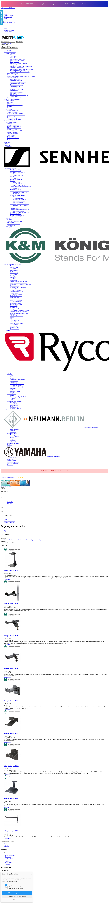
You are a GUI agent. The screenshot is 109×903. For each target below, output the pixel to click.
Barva (13, 268)
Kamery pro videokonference (14, 221)
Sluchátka (7, 50)
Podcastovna (7, 145)
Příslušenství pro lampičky (16, 316)
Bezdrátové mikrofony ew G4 (19, 205)
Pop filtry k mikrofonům (16, 93)
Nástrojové (13, 442)
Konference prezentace (17, 211)
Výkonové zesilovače (12, 463)
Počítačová (14, 178)
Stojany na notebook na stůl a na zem (16, 97)
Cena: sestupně (38, 540)
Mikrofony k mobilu (15, 208)
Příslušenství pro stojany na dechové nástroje (21, 69)
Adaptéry (12, 398)
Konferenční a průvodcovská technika (18, 209)
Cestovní (13, 173)
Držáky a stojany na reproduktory (15, 130)
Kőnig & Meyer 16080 (11, 603)
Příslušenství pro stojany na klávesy (19, 63)
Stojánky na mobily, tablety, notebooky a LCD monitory (21, 76)
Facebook (6, 843)
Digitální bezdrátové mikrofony (19, 191)
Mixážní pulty (10, 459)
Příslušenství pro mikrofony (14, 119)
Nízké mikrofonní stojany (16, 85)
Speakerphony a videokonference (12, 99)
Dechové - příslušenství (16, 296)
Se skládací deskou (15, 327)
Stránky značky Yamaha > (53, 456)
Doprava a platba (8, 17)
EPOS (7, 218)
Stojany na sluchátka (12, 129)
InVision (12, 378)
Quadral (7, 861)
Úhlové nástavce (14, 286)
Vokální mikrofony (16, 194)
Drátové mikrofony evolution (17, 195)
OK (2, 488)
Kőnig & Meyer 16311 (11, 733)
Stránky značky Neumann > (91, 427)
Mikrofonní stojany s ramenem (18, 82)
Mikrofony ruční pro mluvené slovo (16, 115)
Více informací (16, 900)
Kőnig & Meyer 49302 (11, 831)
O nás (5, 14)
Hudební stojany (9, 53)
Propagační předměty (9, 120)
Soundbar (12, 181)
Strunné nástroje (15, 301)
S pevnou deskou (14, 329)
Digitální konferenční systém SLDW (19, 212)
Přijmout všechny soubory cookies (17, 893)
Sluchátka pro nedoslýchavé (15, 215)
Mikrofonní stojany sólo (16, 80)
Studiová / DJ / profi (16, 175)
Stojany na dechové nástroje (17, 67)
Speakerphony (10, 222)
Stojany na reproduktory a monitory (19, 283)
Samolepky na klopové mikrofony (18, 397)
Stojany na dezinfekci (12, 133)
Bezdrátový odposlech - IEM (18, 192)
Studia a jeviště (12, 307)
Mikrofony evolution (16, 202)
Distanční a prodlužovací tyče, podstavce (20, 284)
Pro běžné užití (4, 47)
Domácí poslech (15, 171)
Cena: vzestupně (30, 540)
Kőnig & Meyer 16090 (11, 668)
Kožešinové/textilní (15, 391)
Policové (9, 103)
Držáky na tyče (14, 407)
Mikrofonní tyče (14, 90)
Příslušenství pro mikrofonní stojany (19, 95)
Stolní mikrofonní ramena (16, 92)
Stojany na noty (14, 56)
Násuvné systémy (16, 385)
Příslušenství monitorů (12, 433)
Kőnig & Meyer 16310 (11, 701)
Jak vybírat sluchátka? (6, 486)
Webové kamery (11, 135)
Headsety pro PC (11, 225)
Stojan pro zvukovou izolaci (17, 323)
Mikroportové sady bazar (13, 140)
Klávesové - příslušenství (16, 300)
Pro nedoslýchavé (16, 184)
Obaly (11, 399)
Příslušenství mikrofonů (13, 443)
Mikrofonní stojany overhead (17, 83)
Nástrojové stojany (13, 293)
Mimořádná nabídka (10, 122)
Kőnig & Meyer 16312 (11, 766)
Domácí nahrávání (11, 457)
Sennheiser (8, 146)
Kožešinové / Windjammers (18, 386)
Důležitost (9, 540)
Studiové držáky (14, 404)
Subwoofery (10, 102)
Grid (5, 530)
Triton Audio (8, 862)
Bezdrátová (14, 188)
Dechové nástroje (16, 294)
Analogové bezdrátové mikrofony (20, 204)
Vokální (12, 437)
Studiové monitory (13, 429)
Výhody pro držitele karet (13, 477)
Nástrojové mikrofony (12, 112)
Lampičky (12, 57)
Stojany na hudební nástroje (15, 60)
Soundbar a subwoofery (10, 52)
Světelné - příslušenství (16, 290)
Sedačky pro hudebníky (14, 303)
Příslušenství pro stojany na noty (18, 59)
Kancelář (6, 143)
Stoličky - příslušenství (16, 304)
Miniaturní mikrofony (17, 198)
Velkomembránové (15, 436)
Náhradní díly (15, 182)
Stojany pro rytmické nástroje (17, 70)
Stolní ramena (13, 274)
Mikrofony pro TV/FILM (18, 199)
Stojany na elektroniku (11, 73)
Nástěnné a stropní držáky (16, 291)
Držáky (10, 375)
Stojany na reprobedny (12, 77)
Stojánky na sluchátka (12, 75)
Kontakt (6, 18)
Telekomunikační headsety (18, 185)
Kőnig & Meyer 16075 (11, 570)
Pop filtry (12, 276)
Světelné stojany (14, 288)
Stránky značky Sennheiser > (11, 168)
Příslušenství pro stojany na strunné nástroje (21, 66)
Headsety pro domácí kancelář (17, 172)
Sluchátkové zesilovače (13, 138)
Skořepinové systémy (17, 384)
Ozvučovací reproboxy (13, 462)
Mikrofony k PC (11, 116)
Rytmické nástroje (14, 297)
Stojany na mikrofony (14, 79)
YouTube (6, 845)
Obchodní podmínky (9, 15)
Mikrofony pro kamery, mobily (15, 113)
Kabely (12, 395)
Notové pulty (11, 321)
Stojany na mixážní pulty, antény (18, 311)
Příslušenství (10, 108)
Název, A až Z (16, 540)
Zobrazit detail (7, 579)
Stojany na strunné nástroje (17, 64)
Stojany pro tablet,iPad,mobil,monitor (19, 310)
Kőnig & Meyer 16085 (11, 636)
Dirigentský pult (14, 326)
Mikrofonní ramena (15, 86)
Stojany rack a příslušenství (17, 308)
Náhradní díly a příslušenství (17, 379)
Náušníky (9, 219)
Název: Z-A (23, 540)
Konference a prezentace (17, 201)
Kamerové (12, 440)
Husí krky (12, 271)
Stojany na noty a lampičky (15, 54)
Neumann (7, 409)
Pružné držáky (12, 402)
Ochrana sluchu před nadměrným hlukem (20, 186)
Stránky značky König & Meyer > (12, 264)
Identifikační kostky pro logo (14, 401)
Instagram (6, 846)
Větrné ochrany (12, 382)
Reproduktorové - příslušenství (18, 287)
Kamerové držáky (14, 405)
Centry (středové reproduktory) (15, 105)
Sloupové (9, 106)
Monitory (12, 430)
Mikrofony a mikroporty (14, 189)
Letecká (12, 176)
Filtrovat (3, 541)
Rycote (7, 330)
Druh (12, 278)
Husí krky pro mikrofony (16, 89)
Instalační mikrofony (15, 214)
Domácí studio (7, 142)
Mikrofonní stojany (13, 265)
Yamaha (7, 446)
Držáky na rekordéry (15, 408)
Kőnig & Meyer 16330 (11, 798)
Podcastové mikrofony (12, 110)
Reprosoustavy (9, 100)
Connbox (12, 376)
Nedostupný (10, 503)
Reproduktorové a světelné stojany (17, 281)
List (5, 531)
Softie (11, 389)
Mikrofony (8, 109)
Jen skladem (10, 502)
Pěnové (12, 392)
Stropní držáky (14, 96)
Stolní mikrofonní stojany (16, 87)
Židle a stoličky (14, 306)
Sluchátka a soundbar (13, 169)
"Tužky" (12, 439)
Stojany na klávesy (15, 62)
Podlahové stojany (14, 267)
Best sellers (4, 540)
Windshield (13, 388)
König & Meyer (9, 227)
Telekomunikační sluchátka (14, 128)
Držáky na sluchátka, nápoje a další (19, 313)
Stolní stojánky (14, 270)
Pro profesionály (13, 47)
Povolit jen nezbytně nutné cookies (17, 896)
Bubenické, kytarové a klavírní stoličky (20, 72)
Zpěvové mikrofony (12, 118)
